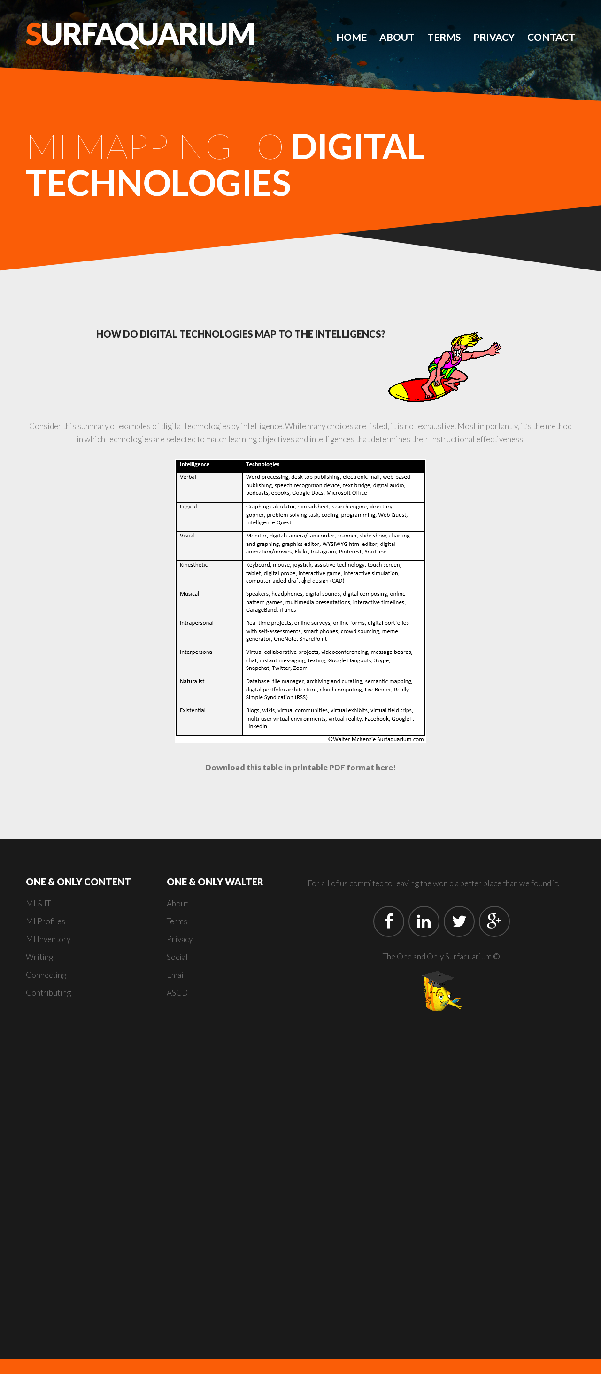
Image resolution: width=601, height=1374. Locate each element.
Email (176, 975)
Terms (444, 37)
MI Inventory (48, 939)
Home (351, 37)
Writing (39, 957)
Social (177, 957)
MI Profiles (45, 921)
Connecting (46, 975)
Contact (551, 37)
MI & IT (38, 903)
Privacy (494, 37)
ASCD (177, 993)
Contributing (48, 993)
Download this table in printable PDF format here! (300, 767)
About (397, 37)
